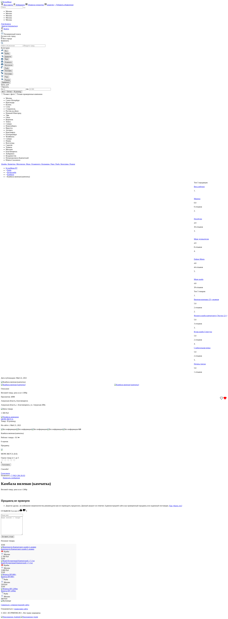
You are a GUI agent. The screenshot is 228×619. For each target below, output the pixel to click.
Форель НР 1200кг (8, 591)
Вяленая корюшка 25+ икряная (206, 299)
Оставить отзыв (7, 537)
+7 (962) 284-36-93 (17, 476)
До (27, 89)
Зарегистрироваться (9, 26)
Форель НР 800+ (7, 577)
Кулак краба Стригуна (203, 332)
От (2, 89)
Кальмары (45, 164)
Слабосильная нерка (202, 348)
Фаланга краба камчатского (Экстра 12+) (210, 316)
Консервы (64, 164)
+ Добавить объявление (64, 5)
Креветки (11, 164)
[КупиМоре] (6, 2)
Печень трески (200, 364)
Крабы (4, 164)
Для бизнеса (6, 24)
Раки (52, 164)
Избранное (20, 5)
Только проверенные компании (29, 94)
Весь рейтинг (199, 187)
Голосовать (6, 465)
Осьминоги (36, 164)
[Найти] (24, 7)
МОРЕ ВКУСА (7, 419)
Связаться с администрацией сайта (15, 605)
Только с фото (9, 94)
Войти (6, 29)
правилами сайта (21, 609)
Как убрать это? (175, 506)
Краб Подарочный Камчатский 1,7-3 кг (17, 563)
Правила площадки (36, 5)
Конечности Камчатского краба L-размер (17, 549)
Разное (72, 164)
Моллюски (21, 164)
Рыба (57, 164)
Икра (28, 164)
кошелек (50, 5)
